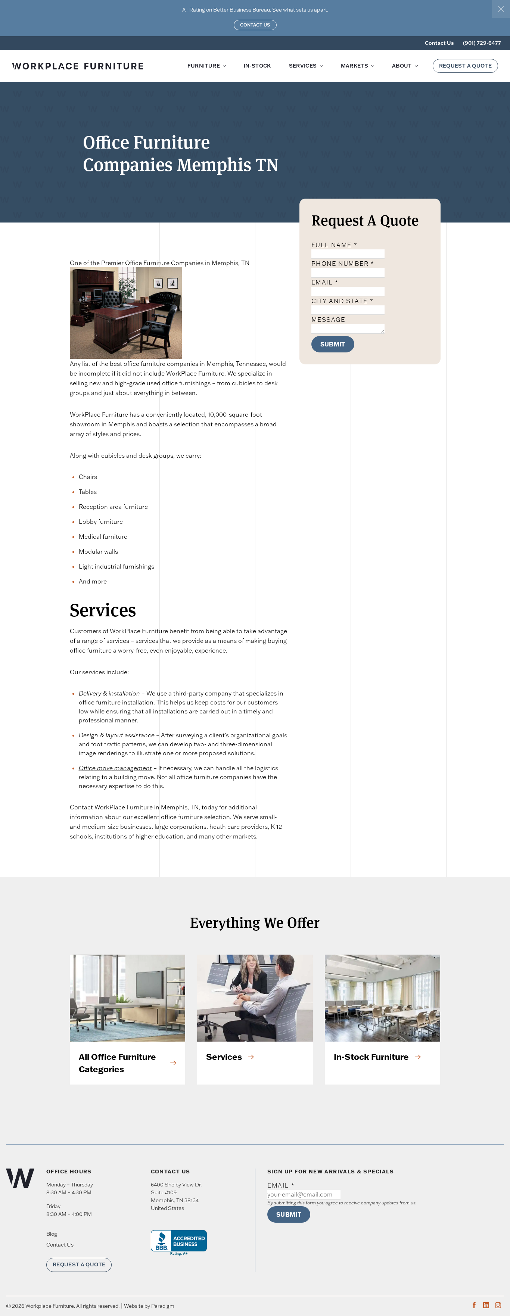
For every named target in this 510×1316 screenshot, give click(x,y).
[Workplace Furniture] (86, 66)
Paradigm (162, 1306)
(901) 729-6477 (482, 43)
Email (325, 282)
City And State (342, 301)
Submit (332, 344)
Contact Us (255, 25)
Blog (51, 1234)
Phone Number (342, 263)
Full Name (334, 245)
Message (328, 319)
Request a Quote (465, 65)
